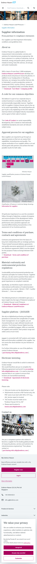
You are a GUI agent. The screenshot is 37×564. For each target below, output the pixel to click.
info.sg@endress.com (11, 500)
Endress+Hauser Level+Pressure (14, 25)
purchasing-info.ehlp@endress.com (15, 353)
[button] (18, 470)
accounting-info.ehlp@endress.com (18, 370)
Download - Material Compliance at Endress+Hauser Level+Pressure (15, 305)
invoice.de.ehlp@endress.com (15, 407)
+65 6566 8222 (10, 495)
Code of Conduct (10, 120)
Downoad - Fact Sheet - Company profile (18, 89)
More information (6, 481)
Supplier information (8, 28)
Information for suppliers (10, 206)
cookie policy (26, 543)
